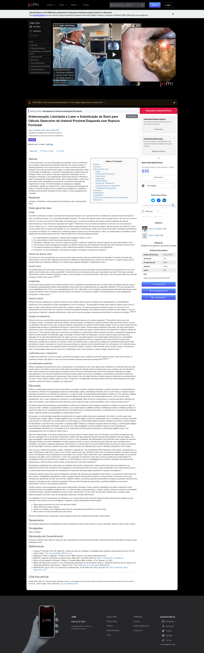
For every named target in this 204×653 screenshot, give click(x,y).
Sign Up (155, 5)
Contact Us (138, 630)
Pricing (86, 5)
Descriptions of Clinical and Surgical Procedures (62, 111)
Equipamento (98, 193)
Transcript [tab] (60, 151)
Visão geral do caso (100, 169)
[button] (114, 54)
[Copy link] (173, 205)
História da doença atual (105, 174)
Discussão (97, 190)
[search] (142, 5)
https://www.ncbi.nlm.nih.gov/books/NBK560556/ (92, 565)
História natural (101, 181)
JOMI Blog (137, 617)
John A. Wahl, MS (156, 235)
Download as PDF (160, 291)
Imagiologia (100, 178)
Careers (136, 621)
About (62, 5)
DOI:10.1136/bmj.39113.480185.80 (110, 558)
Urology (32, 140)
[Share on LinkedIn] (164, 200)
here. (105, 102)
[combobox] (125, 5)
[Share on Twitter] (153, 200)
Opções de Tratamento (105, 183)
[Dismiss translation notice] (174, 102)
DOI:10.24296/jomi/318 (69, 584)
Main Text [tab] (33, 151)
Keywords (97, 167)
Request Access (158, 151)
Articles (50, 5)
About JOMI (112, 617)
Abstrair (96, 164)
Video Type (35, 23)
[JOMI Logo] (33, 5)
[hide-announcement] (173, 14)
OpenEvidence (39, 15)
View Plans (158, 129)
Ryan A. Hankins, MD (157, 229)
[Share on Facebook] (159, 200)
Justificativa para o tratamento (108, 186)
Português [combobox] (151, 185)
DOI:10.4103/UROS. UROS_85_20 (58, 553)
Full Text (49, 144)
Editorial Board (113, 630)
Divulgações (98, 195)
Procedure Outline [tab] (47, 151)
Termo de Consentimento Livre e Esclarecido (111, 197)
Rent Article (158, 177)
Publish (73, 5)
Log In (168, 5)
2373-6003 (80, 621)
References (97, 200)
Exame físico (100, 176)
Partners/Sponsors (141, 626)
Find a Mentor (160, 297)
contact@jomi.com (167, 644)
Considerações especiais (106, 188)
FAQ (108, 635)
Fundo (98, 171)
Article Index (112, 621)
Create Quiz (160, 284)
